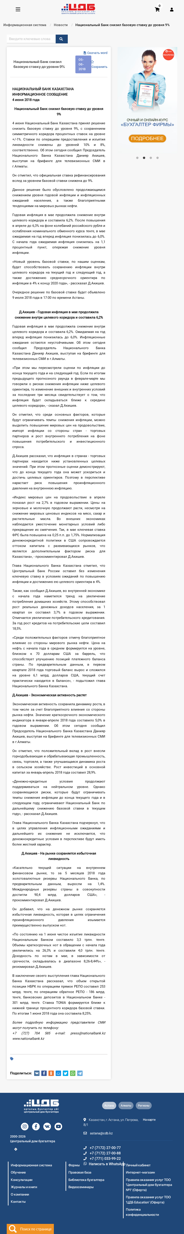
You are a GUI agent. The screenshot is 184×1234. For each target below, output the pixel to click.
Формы (74, 1165)
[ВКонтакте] (36, 1073)
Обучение (18, 1172)
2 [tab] (144, 158)
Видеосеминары (81, 1187)
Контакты (18, 1202)
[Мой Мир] (58, 1073)
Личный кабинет (138, 1165)
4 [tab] (157, 158)
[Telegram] (80, 1073)
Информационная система (31, 1165)
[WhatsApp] (72, 1073)
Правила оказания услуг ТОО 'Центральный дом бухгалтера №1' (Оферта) (149, 1185)
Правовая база (79, 1172)
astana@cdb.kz (101, 1133)
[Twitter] (65, 1073)
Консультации (21, 1180)
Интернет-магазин (140, 1172)
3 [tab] (151, 158)
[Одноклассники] (51, 1073)
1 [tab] (137, 158)
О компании (20, 1194)
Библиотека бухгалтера (86, 1180)
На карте (149, 1119)
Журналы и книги (24, 1187)
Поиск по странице (36, 1229)
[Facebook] (44, 1073)
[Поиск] (62, 39)
